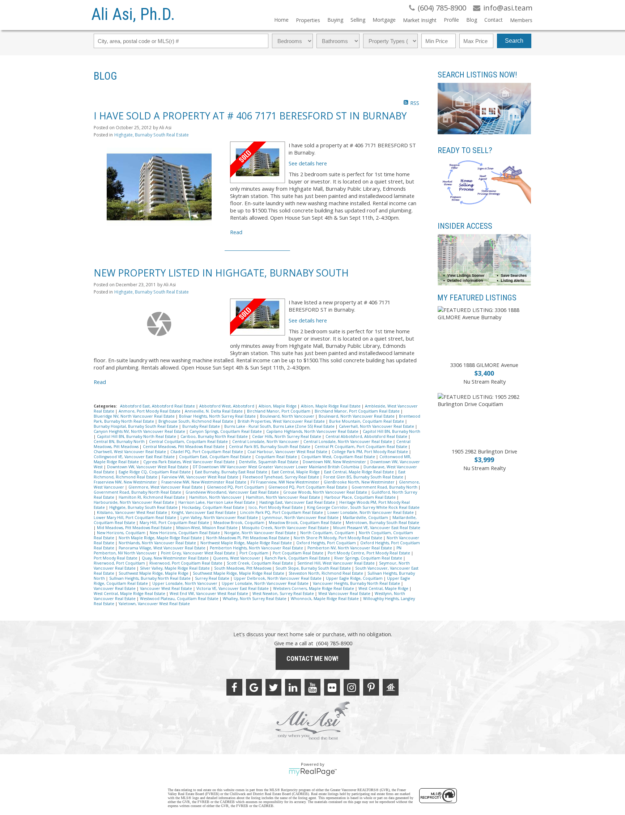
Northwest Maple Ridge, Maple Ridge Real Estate (246, 542)
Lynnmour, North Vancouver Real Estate (301, 517)
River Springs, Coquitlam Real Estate (368, 558)
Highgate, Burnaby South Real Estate (151, 135)
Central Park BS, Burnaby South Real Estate (270, 446)
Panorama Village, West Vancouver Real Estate (163, 547)
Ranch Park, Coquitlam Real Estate (298, 558)
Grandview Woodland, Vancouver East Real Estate (233, 492)
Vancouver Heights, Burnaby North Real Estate (357, 583)
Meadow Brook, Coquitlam (239, 522)
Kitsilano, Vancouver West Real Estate (132, 512)
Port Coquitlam (254, 553)
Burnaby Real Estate (201, 426)
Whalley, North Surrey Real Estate (255, 598)
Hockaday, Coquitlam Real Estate (213, 507)
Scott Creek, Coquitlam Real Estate (260, 563)
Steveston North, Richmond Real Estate (326, 573)
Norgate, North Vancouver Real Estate (260, 532)
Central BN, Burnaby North (120, 441)
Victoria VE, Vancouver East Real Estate (233, 588)
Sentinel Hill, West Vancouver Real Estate (336, 563)
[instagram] (352, 687)
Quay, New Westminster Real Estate (176, 558)
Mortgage (384, 19)
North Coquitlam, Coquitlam (328, 532)
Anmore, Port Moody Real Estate (150, 411)
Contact (493, 19)
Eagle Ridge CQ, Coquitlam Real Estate (155, 471)
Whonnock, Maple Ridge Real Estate (325, 598)
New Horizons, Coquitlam (121, 532)
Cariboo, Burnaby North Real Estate (214, 436)
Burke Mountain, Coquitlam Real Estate (367, 421)
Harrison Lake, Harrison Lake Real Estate (217, 502)
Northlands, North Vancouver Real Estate (158, 542)
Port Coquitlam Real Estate (298, 553)
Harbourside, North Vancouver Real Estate (134, 502)
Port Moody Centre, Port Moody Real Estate (369, 553)
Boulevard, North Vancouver (287, 416)
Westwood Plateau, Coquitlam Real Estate (180, 598)
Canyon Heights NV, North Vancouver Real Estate (140, 431)
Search (514, 41)
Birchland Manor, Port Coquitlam (279, 411)
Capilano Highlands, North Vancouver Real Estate (313, 431)
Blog (471, 19)
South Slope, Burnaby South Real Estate (314, 568)
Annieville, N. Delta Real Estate (214, 411)
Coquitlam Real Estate (276, 456)
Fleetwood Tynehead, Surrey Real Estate (281, 477)
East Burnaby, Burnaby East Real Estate (231, 471)
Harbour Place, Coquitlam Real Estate (360, 497)
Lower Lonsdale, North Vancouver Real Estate (371, 512)
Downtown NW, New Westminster (335, 461)
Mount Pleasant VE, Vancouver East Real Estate (376, 527)
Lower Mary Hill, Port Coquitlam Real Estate (135, 517)
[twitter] (273, 687)
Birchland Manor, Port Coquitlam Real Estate (358, 411)
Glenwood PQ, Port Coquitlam (236, 487)
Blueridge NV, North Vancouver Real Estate (135, 416)
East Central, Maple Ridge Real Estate (359, 471)
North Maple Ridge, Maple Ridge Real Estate (161, 537)
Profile (451, 19)
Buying (335, 19)
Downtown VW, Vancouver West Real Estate (148, 466)
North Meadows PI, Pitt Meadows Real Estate (248, 537)
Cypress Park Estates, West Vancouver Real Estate (189, 461)
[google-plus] (254, 687)
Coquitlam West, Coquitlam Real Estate (338, 456)
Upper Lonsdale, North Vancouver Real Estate (266, 583)
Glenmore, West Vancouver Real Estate (166, 487)
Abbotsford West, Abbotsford (227, 406)
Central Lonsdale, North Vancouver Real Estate (348, 441)
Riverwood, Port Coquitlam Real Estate (186, 563)
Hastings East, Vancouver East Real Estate (297, 502)
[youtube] (312, 687)
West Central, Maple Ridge (383, 588)
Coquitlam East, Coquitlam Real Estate (215, 456)
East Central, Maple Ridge (296, 471)
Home (281, 19)
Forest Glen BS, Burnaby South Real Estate (363, 477)
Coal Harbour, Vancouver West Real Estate (287, 451)
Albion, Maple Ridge (278, 406)
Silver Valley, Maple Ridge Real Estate (175, 568)
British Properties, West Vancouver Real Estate (282, 421)
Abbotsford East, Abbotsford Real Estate (158, 406)
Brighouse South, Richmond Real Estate (196, 421)
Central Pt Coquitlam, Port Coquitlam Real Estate (361, 446)
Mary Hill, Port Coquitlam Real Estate (175, 522)
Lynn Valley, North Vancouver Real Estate (219, 517)
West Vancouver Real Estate (344, 593)
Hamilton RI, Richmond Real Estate (152, 497)
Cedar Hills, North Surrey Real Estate (287, 436)
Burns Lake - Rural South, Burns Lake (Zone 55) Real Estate (280, 426)
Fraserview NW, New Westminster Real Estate (204, 482)
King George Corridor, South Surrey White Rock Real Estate (363, 507)
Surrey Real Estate (212, 578)
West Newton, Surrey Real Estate (283, 593)
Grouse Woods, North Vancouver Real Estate (325, 492)
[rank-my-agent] (391, 687)
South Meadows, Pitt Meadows (243, 568)
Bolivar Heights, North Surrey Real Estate (218, 416)
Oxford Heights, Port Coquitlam (326, 542)
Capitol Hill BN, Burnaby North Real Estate (137, 436)
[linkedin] (293, 687)
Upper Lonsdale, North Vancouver (185, 583)
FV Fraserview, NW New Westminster (285, 482)
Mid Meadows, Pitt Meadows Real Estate (135, 527)
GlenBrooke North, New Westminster (360, 482)
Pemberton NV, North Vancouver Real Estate (350, 547)
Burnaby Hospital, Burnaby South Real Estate (136, 426)
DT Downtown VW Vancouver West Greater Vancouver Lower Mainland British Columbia (276, 466)
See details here (308, 163)
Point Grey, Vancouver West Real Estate (198, 553)
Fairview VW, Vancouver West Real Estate (200, 477)
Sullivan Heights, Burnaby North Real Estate (150, 578)
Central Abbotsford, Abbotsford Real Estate (367, 436)
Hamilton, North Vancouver (216, 497)
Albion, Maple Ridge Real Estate (331, 406)
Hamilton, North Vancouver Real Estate (283, 497)
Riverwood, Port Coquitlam (120, 563)
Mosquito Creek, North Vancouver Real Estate (286, 527)
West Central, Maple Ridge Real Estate (130, 593)
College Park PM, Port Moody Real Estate (370, 451)
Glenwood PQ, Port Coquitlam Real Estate (308, 487)
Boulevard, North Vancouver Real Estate (357, 416)
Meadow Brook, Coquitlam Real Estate (306, 522)
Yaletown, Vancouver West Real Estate (154, 603)
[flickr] (332, 687)
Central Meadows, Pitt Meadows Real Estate (184, 446)
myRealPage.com (312, 772)
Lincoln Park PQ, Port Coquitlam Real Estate (282, 512)
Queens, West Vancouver (237, 558)
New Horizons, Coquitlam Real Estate (185, 532)
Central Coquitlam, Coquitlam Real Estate (189, 441)
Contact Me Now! (312, 658)
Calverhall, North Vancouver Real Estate (377, 426)
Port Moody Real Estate (116, 558)
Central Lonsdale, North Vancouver (266, 441)
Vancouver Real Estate (115, 588)
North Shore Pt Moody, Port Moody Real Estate (338, 537)
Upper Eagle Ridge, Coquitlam (355, 578)
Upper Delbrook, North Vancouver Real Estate (278, 578)
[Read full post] (159, 187)
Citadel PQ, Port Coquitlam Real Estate (207, 451)
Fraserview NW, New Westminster (126, 482)
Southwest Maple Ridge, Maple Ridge (154, 573)
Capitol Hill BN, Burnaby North (391, 431)
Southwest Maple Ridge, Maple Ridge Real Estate (239, 573)
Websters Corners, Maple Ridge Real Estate (314, 588)
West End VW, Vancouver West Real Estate (209, 593)
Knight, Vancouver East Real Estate (204, 512)
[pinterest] (371, 687)
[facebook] (234, 687)
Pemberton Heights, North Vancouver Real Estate (257, 547)
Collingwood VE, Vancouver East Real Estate (135, 456)
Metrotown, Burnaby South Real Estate (382, 522)
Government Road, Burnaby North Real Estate (138, 492)
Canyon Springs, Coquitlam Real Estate (226, 431)
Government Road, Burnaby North (385, 487)
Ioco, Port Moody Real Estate (276, 507)
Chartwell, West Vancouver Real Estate (130, 451)
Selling (357, 19)
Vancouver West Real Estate (166, 588)
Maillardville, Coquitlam (366, 517)
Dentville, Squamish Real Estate (269, 461)
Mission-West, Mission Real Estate (207, 527)
